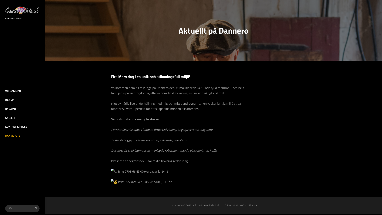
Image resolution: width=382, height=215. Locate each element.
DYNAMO (10, 109)
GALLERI (10, 118)
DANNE (9, 100)
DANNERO (11, 136)
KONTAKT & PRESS (16, 127)
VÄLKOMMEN (13, 91)
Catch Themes (249, 205)
